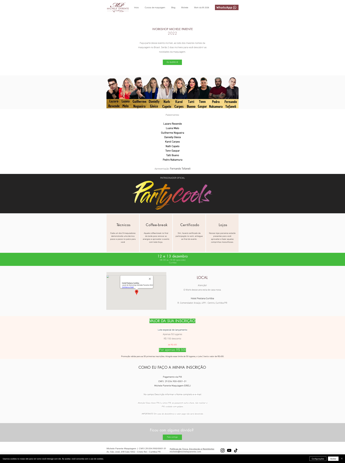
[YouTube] (229, 450)
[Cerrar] (341, 459)
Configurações (318, 458)
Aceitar (333, 458)
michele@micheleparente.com (185, 451)
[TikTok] (235, 450)
